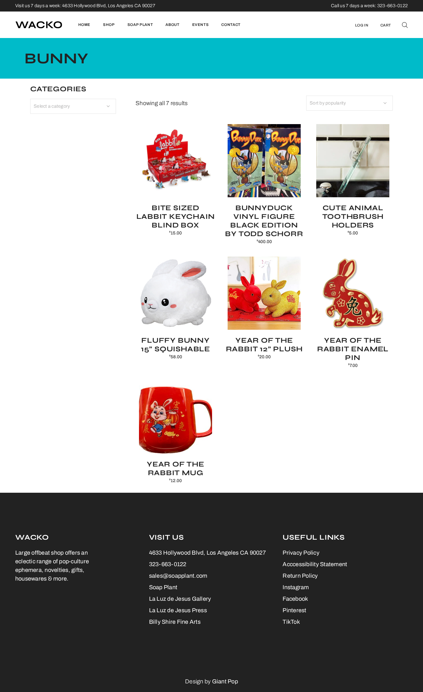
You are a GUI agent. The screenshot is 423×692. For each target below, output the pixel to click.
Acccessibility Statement (315, 564)
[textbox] (73, 106)
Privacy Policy (301, 552)
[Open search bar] (405, 25)
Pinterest (294, 610)
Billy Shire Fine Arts (175, 622)
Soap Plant (163, 587)
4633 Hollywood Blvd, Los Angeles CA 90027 (108, 5)
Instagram (296, 587)
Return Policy (300, 575)
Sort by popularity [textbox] (328, 103)
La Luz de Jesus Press (178, 610)
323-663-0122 (167, 564)
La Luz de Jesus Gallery (180, 599)
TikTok (291, 622)
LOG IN (361, 25)
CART (385, 25)
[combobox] (349, 103)
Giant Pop (225, 681)
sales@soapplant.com (178, 575)
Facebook (295, 599)
